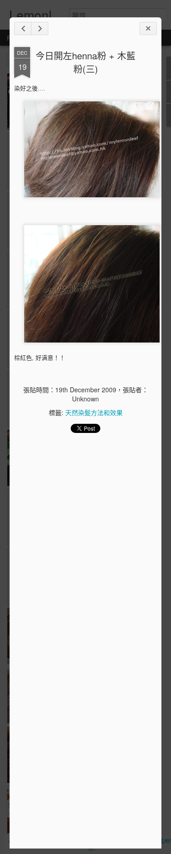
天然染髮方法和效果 (94, 412)
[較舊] (39, 28)
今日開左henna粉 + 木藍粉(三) (85, 62)
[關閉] (148, 28)
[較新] (22, 28)
